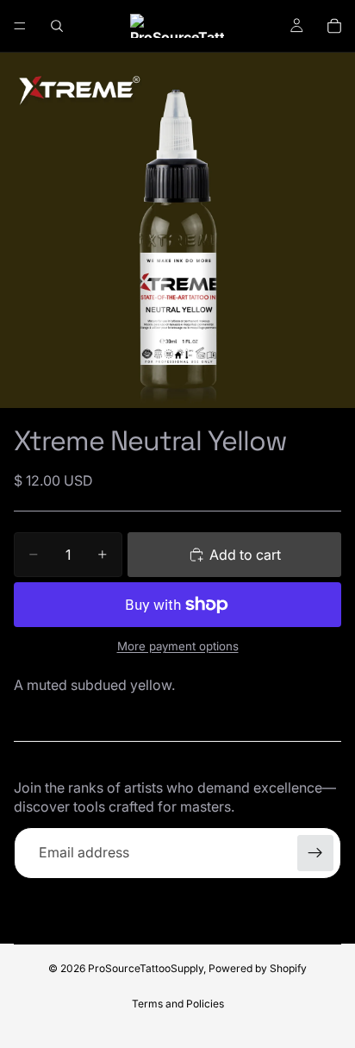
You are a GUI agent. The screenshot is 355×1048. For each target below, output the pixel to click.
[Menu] (20, 26)
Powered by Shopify (258, 968)
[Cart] (334, 26)
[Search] (57, 26)
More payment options (178, 646)
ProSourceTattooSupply (145, 968)
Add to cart (245, 554)
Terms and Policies (178, 1003)
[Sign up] (315, 853)
